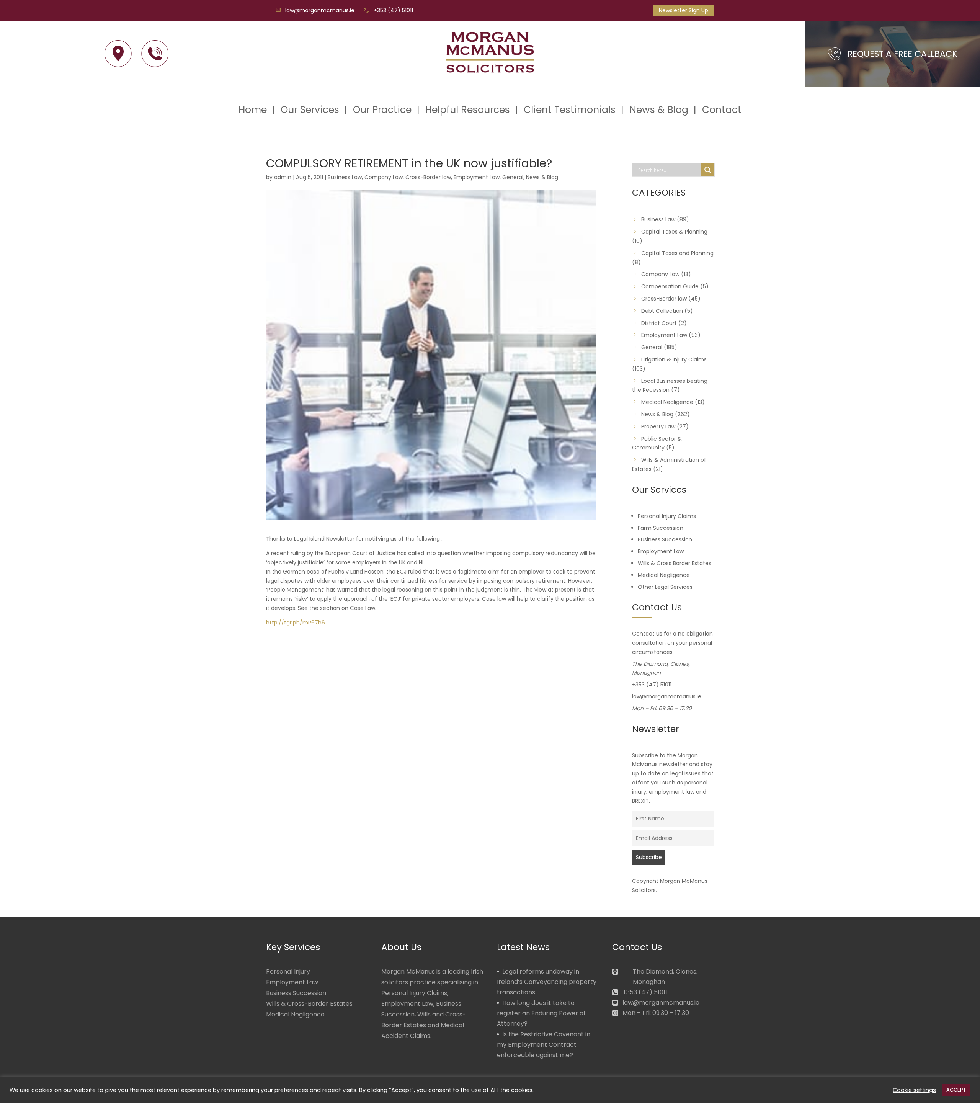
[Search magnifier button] (707, 169)
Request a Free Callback (902, 54)
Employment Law (477, 177)
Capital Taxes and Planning (677, 253)
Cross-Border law (428, 177)
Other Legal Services (665, 587)
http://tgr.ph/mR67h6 (295, 622)
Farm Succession (660, 528)
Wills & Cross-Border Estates (309, 1003)
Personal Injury (288, 971)
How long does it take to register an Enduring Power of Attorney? (541, 1013)
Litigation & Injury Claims (674, 359)
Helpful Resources (467, 109)
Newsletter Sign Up (683, 10)
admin (282, 177)
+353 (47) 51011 (393, 10)
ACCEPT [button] (956, 1089)
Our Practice (382, 109)
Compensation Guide (670, 286)
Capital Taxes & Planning (674, 231)
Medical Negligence (667, 402)
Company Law (383, 177)
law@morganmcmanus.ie (319, 10)
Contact (722, 109)
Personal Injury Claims (667, 516)
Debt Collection (662, 311)
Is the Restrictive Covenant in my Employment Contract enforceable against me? (543, 1044)
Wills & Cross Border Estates (674, 563)
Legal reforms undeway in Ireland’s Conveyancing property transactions (546, 982)
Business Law (345, 177)
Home (252, 109)
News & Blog (658, 109)
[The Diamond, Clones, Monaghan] (118, 53)
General (512, 177)
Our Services (310, 109)
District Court (659, 323)
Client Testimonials (570, 109)
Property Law (658, 426)
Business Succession (665, 539)
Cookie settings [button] (914, 1090)
